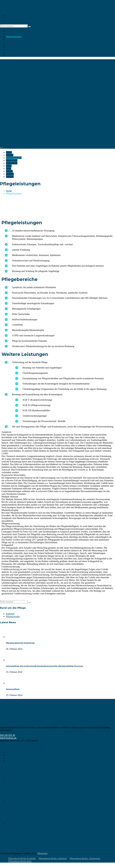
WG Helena (11, 39)
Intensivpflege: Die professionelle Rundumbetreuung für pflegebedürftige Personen (44, 666)
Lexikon (10, 760)
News (9, 44)
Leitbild (9, 34)
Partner (9, 50)
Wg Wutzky (11, 42)
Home (9, 31)
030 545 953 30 (13, 20)
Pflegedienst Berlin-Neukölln (22, 858)
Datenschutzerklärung (16, 752)
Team (8, 47)
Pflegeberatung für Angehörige (20, 643)
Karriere (10, 52)
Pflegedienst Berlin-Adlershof (53, 858)
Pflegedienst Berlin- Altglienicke (85, 858)
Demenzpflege (12, 689)
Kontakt (10, 55)
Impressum (11, 755)
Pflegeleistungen (14, 36)
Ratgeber (10, 613)
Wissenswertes (13, 616)
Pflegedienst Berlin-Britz (20, 861)
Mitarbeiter (42, 853)
